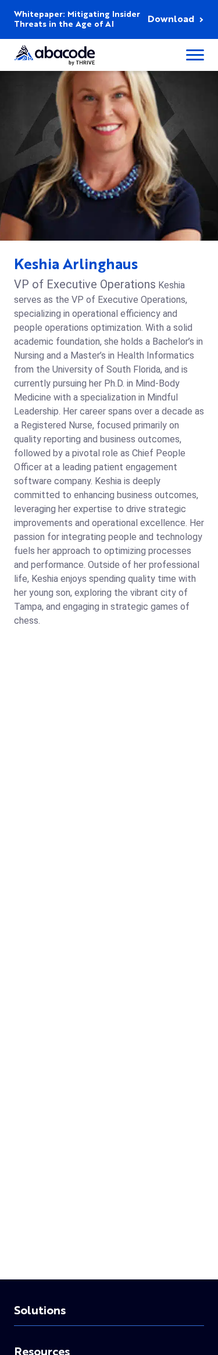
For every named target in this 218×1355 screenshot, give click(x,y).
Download (171, 19)
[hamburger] (195, 54)
